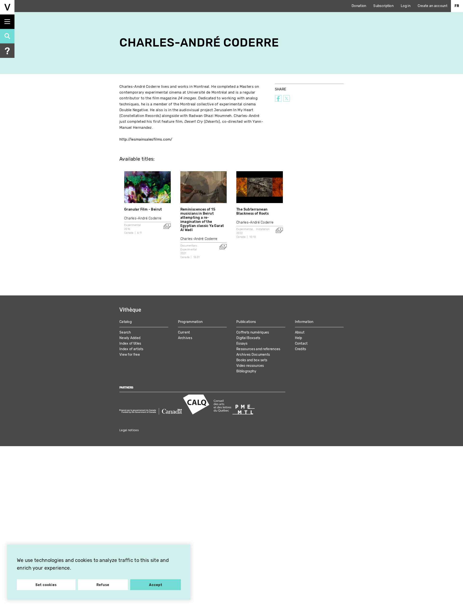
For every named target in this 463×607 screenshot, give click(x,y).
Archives (185, 338)
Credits (300, 349)
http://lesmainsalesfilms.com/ (145, 139)
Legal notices (129, 430)
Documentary (188, 245)
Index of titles (130, 343)
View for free (129, 355)
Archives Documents (253, 355)
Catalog (125, 322)
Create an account (432, 6)
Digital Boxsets (248, 338)
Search (125, 332)
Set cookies (46, 585)
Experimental (132, 225)
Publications (246, 322)
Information (304, 322)
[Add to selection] (167, 226)
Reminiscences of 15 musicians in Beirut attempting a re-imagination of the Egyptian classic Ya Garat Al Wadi (202, 219)
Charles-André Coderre (142, 218)
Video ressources (250, 366)
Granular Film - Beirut (143, 209)
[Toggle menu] (7, 21)
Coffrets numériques (252, 332)
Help (298, 338)
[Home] (7, 7)
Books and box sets (251, 360)
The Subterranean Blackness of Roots (252, 211)
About (300, 332)
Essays (242, 343)
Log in (405, 6)
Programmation (190, 322)
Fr (457, 6)
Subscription (383, 6)
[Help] (7, 50)
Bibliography (246, 371)
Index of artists (131, 349)
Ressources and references (258, 349)
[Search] (7, 36)
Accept (155, 585)
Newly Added (129, 338)
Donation (359, 6)
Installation (263, 229)
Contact (301, 343)
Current (184, 332)
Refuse (102, 585)
